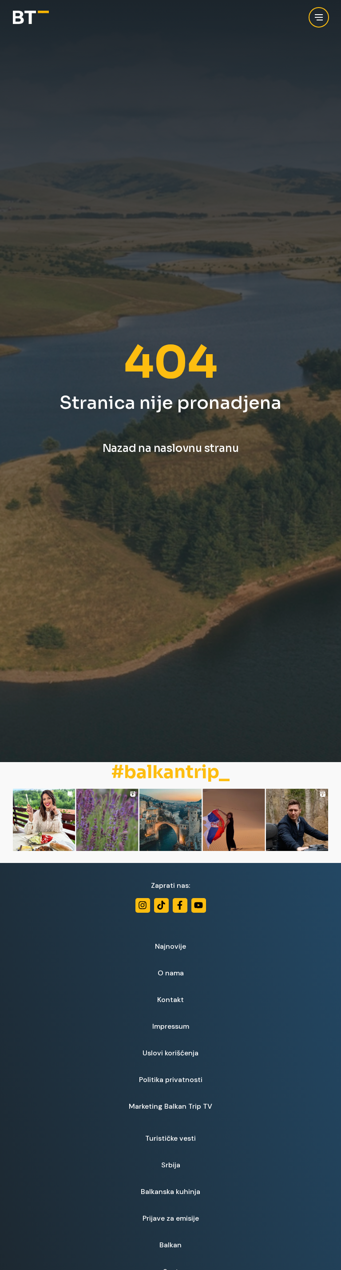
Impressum (170, 1026)
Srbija (170, 1165)
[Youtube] (198, 905)
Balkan (170, 1245)
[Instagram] (142, 905)
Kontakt (170, 999)
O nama (171, 973)
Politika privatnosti (170, 1079)
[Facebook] (180, 905)
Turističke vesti (170, 1138)
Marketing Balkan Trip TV (170, 1106)
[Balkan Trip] (31, 17)
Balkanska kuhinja (170, 1191)
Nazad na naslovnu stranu (171, 448)
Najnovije (170, 946)
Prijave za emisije (171, 1218)
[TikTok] (161, 905)
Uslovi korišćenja (170, 1053)
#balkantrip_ (170, 772)
